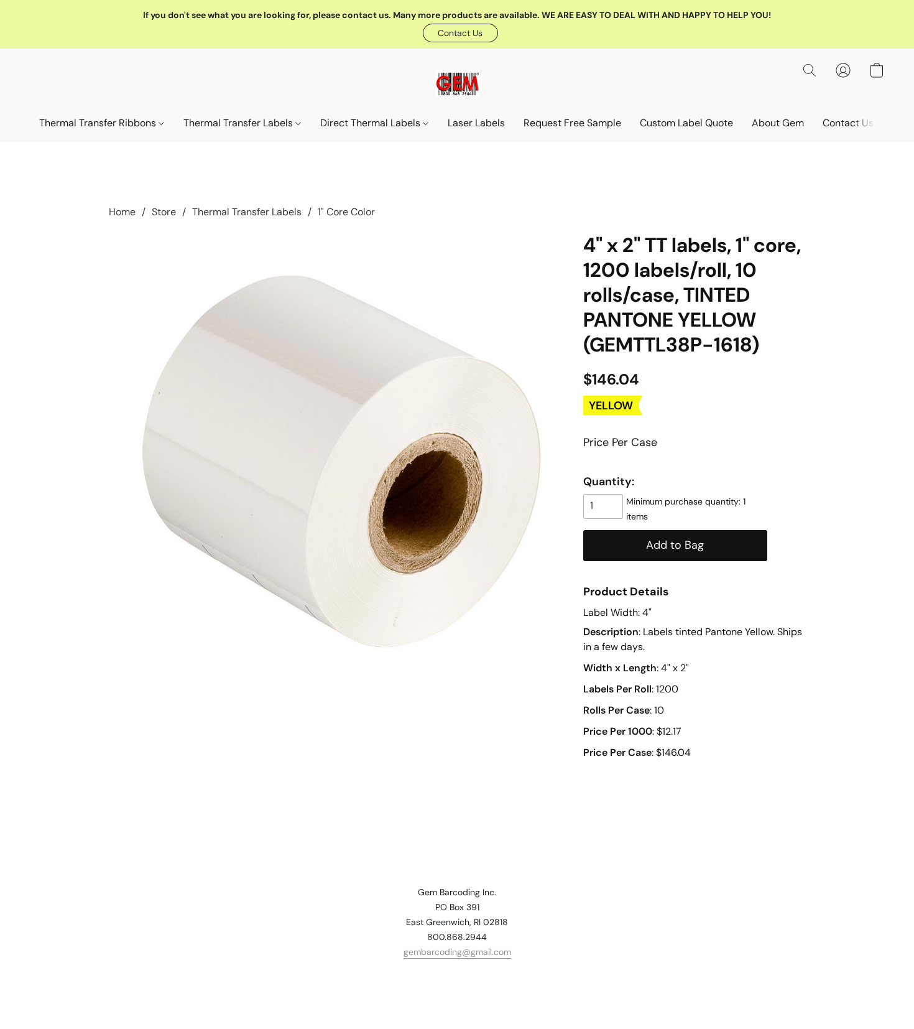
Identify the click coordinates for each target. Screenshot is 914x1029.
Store (164, 211)
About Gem (778, 122)
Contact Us (848, 122)
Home (122, 211)
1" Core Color (346, 211)
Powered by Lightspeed (457, 995)
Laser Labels (476, 122)
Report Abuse (457, 974)
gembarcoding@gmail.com (457, 951)
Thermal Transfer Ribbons (99, 122)
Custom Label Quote (686, 122)
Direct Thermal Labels (371, 122)
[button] (460, 33)
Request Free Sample (572, 122)
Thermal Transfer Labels (239, 122)
